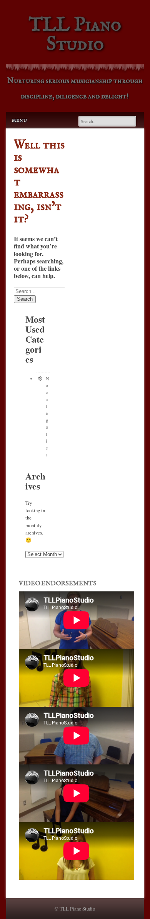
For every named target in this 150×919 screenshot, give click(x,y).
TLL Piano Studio (75, 35)
